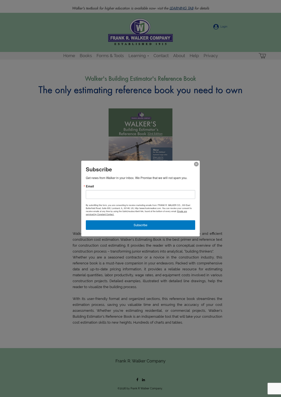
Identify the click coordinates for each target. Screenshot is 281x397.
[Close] (196, 164)
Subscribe (140, 225)
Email (90, 186)
